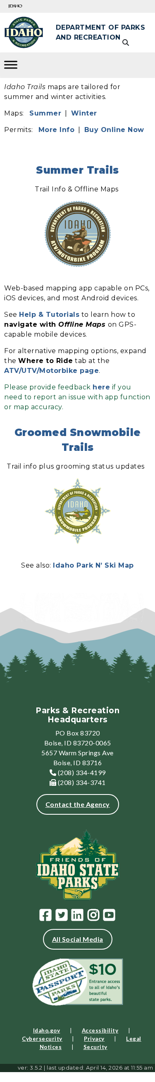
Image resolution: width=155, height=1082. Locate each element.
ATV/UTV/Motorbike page (51, 371)
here (101, 387)
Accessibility (100, 1030)
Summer (45, 113)
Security (95, 1047)
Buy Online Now (114, 130)
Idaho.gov (46, 1030)
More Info (56, 130)
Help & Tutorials (49, 314)
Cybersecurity (42, 1038)
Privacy (94, 1038)
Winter (84, 113)
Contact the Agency (77, 804)
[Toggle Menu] (10, 64)
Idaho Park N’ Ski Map (93, 565)
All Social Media (77, 939)
